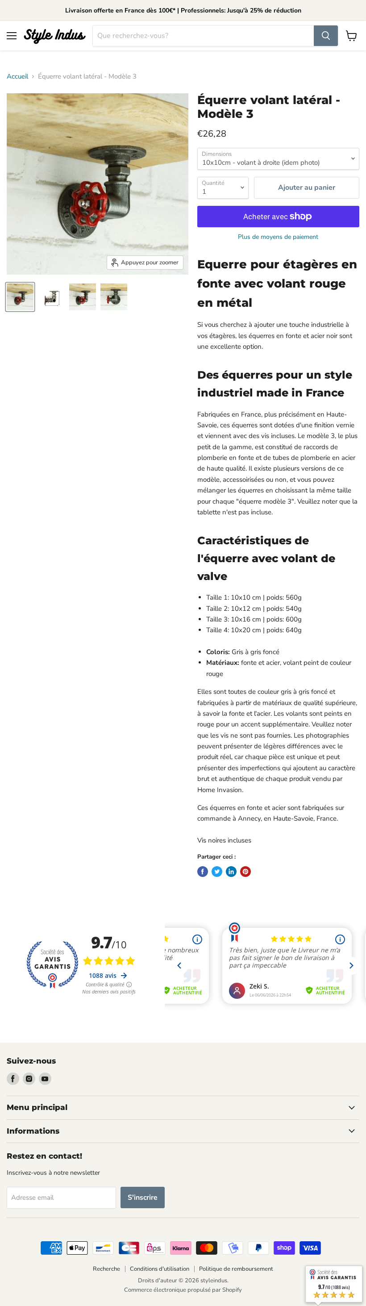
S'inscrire (143, 1197)
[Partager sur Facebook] (202, 871)
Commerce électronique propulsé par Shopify (183, 1290)
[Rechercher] (326, 35)
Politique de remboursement (236, 1269)
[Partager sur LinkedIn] (231, 871)
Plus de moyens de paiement (278, 237)
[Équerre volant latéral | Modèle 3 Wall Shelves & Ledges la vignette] (20, 297)
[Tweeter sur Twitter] (217, 871)
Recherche (106, 1269)
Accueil (17, 76)
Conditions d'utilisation (159, 1269)
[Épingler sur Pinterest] (245, 871)
